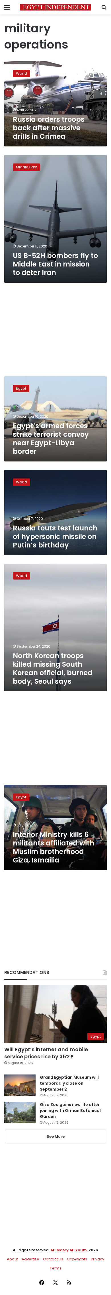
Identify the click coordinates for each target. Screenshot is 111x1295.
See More (56, 1136)
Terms (55, 1268)
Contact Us (53, 1259)
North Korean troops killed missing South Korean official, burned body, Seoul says (52, 668)
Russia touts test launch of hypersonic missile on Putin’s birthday (55, 536)
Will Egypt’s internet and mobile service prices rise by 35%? (46, 1053)
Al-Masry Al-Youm (68, 1250)
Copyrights (77, 1259)
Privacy (97, 1259)
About (12, 1259)
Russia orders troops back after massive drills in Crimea (49, 128)
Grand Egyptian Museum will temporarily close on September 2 (69, 1083)
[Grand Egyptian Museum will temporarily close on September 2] (20, 1085)
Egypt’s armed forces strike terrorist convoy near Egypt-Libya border (51, 438)
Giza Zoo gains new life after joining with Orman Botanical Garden (70, 1110)
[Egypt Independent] (55, 7)
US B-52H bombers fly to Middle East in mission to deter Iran (55, 264)
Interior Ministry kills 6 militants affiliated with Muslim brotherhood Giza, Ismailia (53, 847)
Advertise (30, 1259)
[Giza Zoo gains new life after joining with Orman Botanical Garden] (20, 1112)
